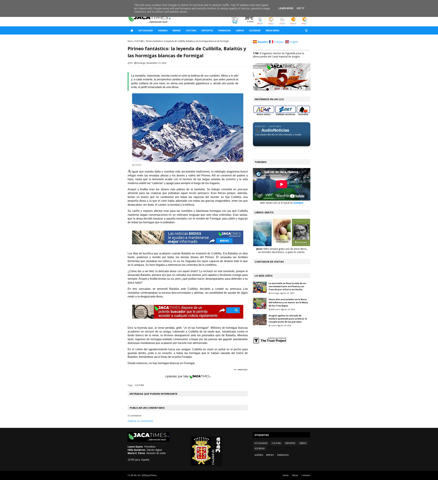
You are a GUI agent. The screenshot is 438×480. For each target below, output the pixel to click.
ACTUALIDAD (261, 443)
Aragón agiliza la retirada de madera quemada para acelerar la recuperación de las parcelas (288, 318)
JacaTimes (152, 475)
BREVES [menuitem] (177, 30)
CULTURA (139, 41)
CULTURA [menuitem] (191, 30)
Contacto (305, 475)
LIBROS (302, 443)
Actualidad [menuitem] (145, 30)
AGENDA (298, 202)
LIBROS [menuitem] (240, 30)
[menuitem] (132, 30)
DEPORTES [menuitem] (207, 30)
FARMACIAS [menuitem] (224, 30)
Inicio (130, 41)
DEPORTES (290, 443)
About (295, 475)
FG (131, 63)
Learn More (286, 8)
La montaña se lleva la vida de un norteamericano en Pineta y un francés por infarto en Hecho (287, 286)
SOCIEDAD (260, 448)
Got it (301, 8)
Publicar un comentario (140, 421)
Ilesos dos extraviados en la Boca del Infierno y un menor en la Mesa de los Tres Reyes (288, 302)
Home (286, 475)
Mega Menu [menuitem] (272, 30)
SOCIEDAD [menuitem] (255, 30)
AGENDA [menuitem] (163, 30)
